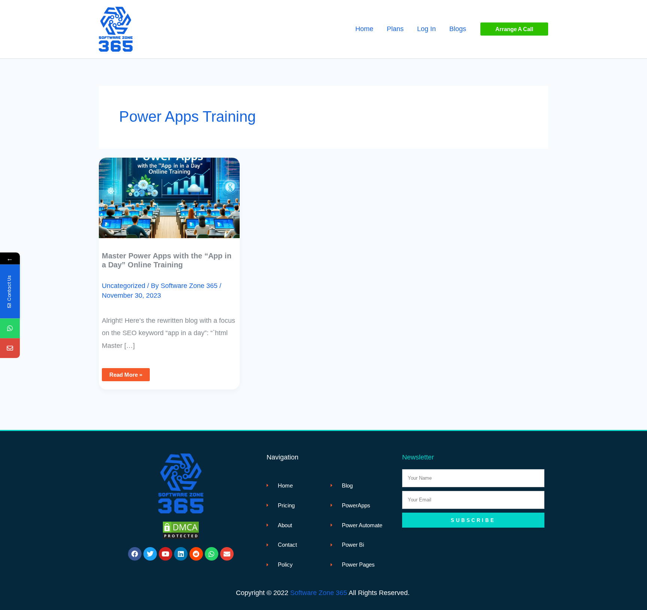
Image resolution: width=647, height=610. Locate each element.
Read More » (125, 373)
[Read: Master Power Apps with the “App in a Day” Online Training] (169, 192)
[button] (514, 29)
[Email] (10, 348)
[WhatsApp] (10, 328)
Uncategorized (123, 285)
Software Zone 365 (318, 593)
